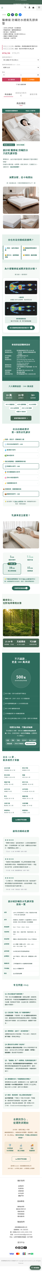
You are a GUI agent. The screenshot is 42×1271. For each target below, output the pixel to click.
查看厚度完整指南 (20, 588)
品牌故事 (21, 1186)
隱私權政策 (21, 1216)
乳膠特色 (21, 1188)
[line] (8, 14)
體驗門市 (21, 1196)
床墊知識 (21, 1191)
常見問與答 (21, 1214)
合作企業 (21, 1193)
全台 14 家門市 (19, 501)
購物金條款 (21, 1206)
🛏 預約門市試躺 (21, 820)
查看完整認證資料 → (21, 418)
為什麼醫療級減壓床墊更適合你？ (21, 328)
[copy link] (20, 14)
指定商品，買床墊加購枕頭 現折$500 (20, 46)
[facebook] (12, 14)
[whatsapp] (16, 14)
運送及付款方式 (21, 1209)
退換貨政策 (20, 1211)
